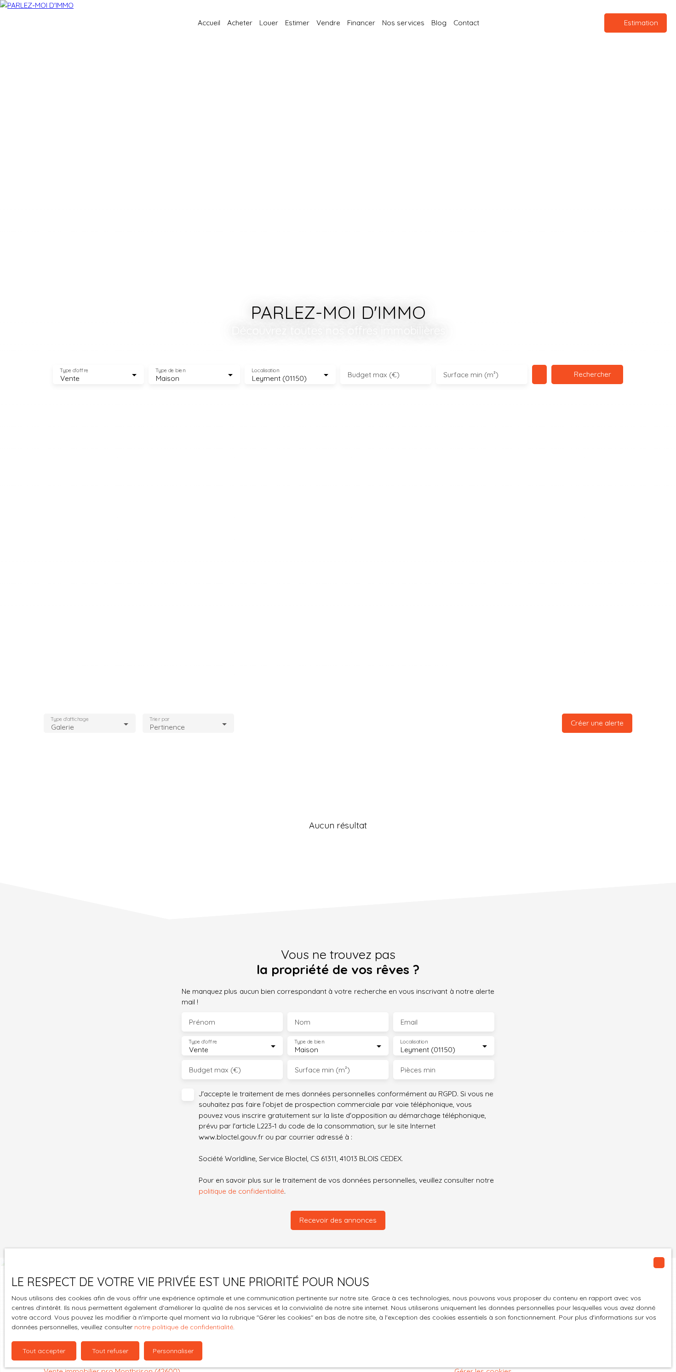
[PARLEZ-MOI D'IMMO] (55, 23)
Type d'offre (74, 371)
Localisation (265, 371)
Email (409, 1022)
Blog (439, 22)
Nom (302, 1022)
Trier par (159, 719)
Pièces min (418, 1070)
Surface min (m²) (470, 374)
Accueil (209, 22)
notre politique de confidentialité (183, 1327)
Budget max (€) (374, 374)
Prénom (202, 1022)
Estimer (297, 22)
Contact (466, 22)
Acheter (239, 22)
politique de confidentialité (241, 1191)
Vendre (328, 22)
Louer (268, 22)
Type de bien (170, 371)
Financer (361, 22)
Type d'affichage (70, 719)
